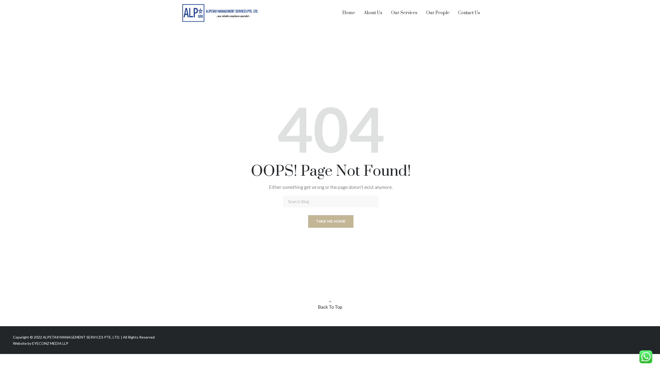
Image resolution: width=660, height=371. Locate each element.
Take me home (330, 221)
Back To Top (330, 307)
